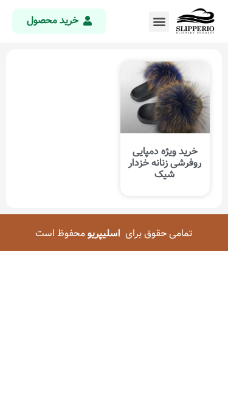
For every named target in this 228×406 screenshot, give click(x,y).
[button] (159, 22)
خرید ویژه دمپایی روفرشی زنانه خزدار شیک (164, 163)
